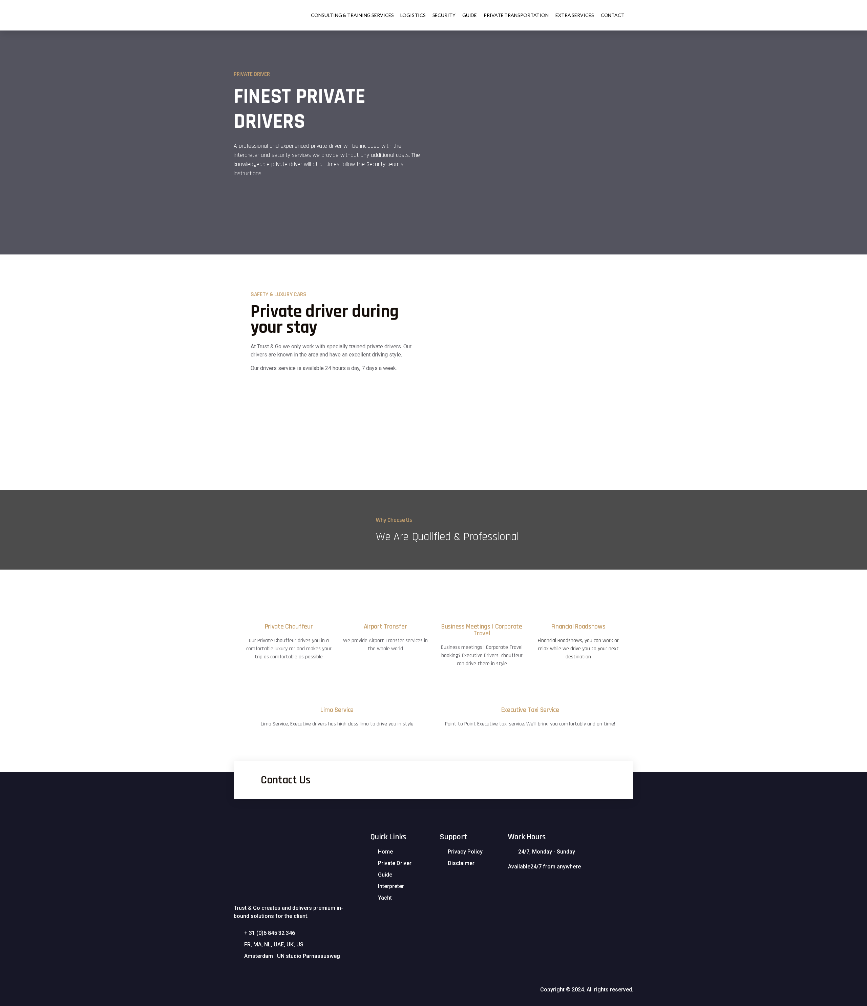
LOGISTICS (412, 15)
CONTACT (613, 15)
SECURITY (444, 15)
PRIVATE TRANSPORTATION (516, 15)
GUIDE (469, 15)
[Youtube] (509, 885)
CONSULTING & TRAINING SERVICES (352, 15)
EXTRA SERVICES (574, 15)
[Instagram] (524, 885)
